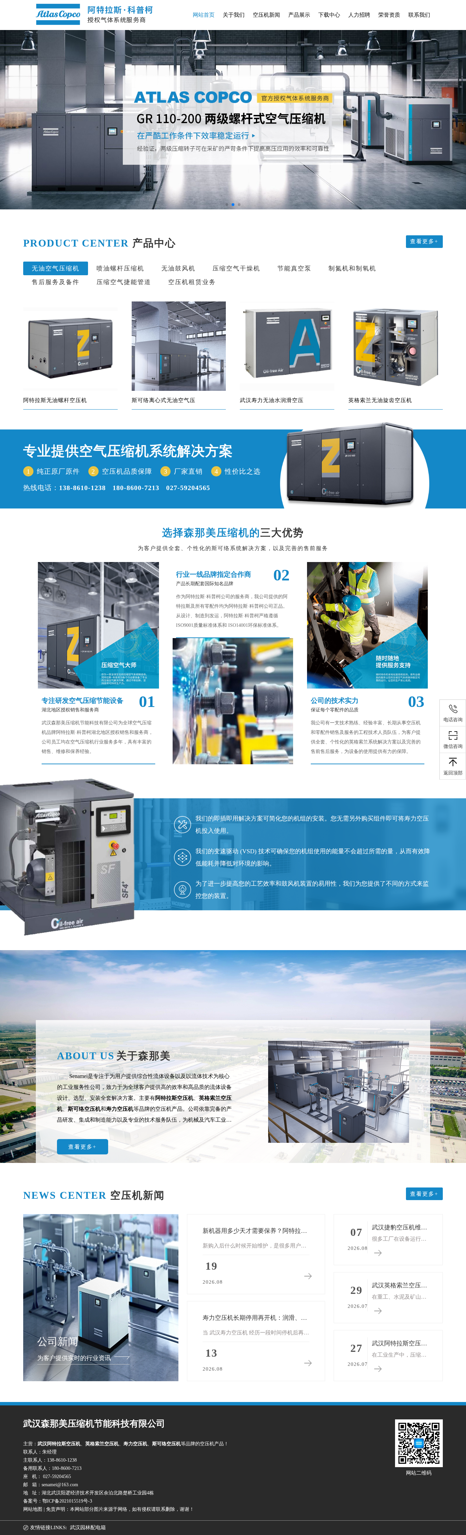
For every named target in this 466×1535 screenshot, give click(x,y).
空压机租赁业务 (192, 282)
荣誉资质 (389, 15)
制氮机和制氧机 (352, 268)
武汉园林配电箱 (88, 1527)
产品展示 (299, 15)
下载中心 (329, 15)
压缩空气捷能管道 (124, 282)
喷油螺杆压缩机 (120, 268)
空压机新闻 (266, 15)
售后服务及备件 (55, 282)
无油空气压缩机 (55, 268)
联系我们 (419, 15)
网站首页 (204, 15)
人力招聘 (359, 15)
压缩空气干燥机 (236, 268)
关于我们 (234, 15)
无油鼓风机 (178, 268)
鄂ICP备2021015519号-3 (67, 1501)
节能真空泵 (294, 268)
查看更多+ (424, 241)
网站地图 (32, 1509)
